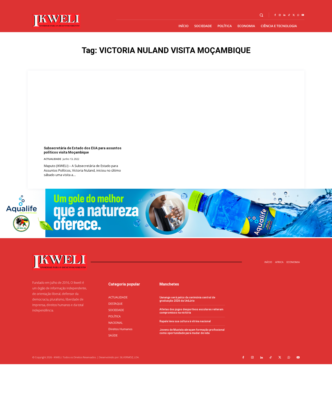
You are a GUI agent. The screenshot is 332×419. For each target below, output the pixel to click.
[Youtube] (302, 15)
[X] (293, 15)
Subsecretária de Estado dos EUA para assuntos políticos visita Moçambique (82, 150)
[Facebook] (275, 15)
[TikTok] (289, 15)
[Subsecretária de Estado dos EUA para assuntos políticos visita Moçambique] (82, 114)
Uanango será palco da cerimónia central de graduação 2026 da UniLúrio (187, 299)
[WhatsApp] (298, 15)
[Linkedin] (284, 15)
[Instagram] (279, 15)
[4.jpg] (166, 236)
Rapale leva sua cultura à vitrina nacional (185, 321)
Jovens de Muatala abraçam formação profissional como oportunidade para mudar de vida (192, 331)
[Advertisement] (115, 391)
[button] (261, 15)
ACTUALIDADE (52, 159)
